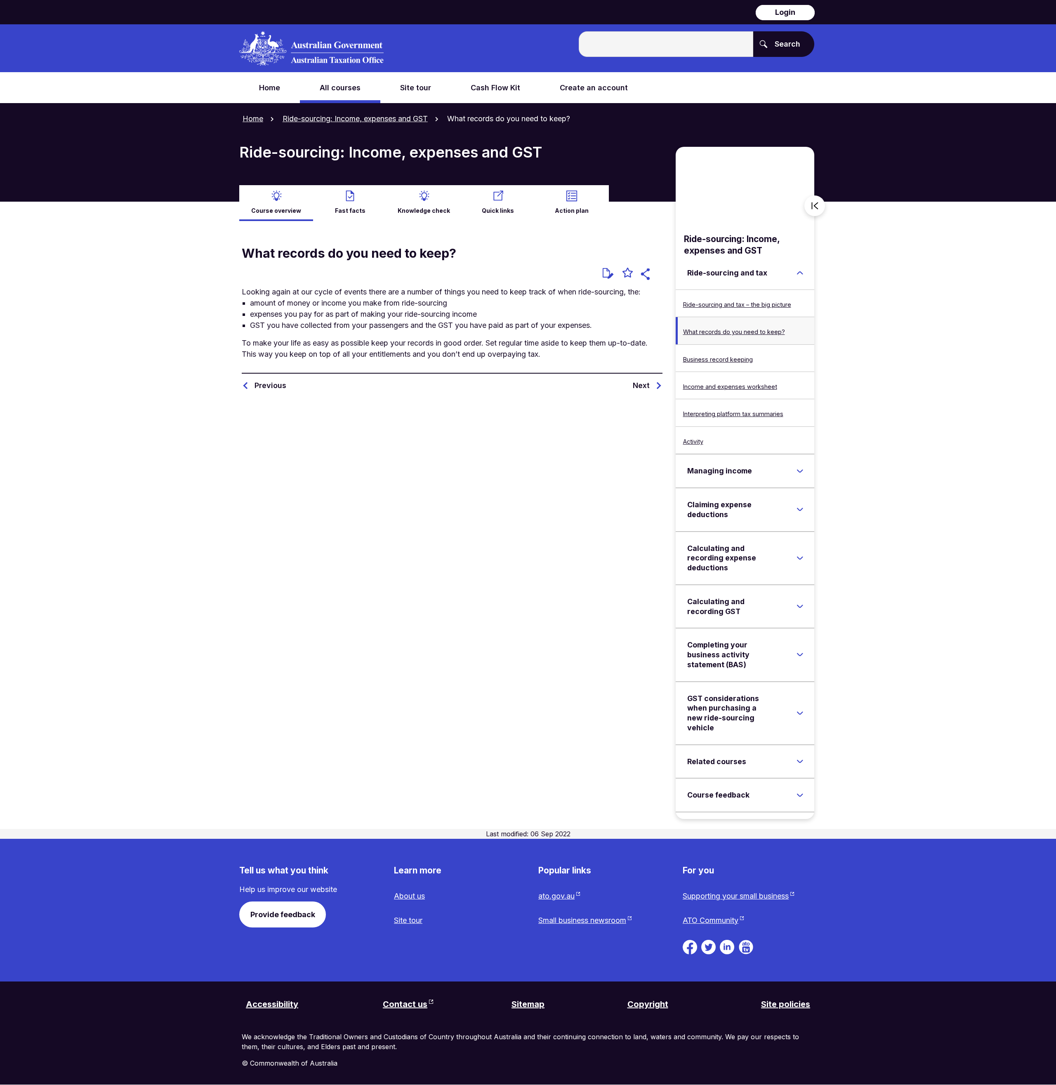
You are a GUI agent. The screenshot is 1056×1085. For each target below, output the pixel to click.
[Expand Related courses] (800, 761)
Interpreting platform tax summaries (733, 413)
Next (641, 385)
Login (785, 12)
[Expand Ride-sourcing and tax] (800, 273)
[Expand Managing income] (800, 471)
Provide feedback (282, 914)
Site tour (408, 920)
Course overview (276, 210)
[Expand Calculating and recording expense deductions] (800, 558)
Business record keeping (718, 359)
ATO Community (710, 920)
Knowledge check (424, 210)
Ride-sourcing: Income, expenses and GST (355, 118)
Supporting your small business (736, 896)
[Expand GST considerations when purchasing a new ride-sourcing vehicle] (800, 713)
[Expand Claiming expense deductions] (800, 509)
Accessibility (272, 1004)
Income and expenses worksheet (730, 386)
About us (409, 896)
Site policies (785, 1004)
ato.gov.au (556, 896)
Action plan (572, 210)
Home (253, 118)
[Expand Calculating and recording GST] (800, 606)
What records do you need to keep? (734, 331)
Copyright (647, 1004)
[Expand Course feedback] (800, 795)
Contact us (405, 1004)
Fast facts (350, 210)
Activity (693, 441)
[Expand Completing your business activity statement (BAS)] (800, 655)
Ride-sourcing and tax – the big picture (737, 304)
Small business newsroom (582, 920)
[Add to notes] (608, 273)
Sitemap (528, 1004)
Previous (270, 385)
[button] (646, 275)
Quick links (498, 210)
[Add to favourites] (627, 274)
